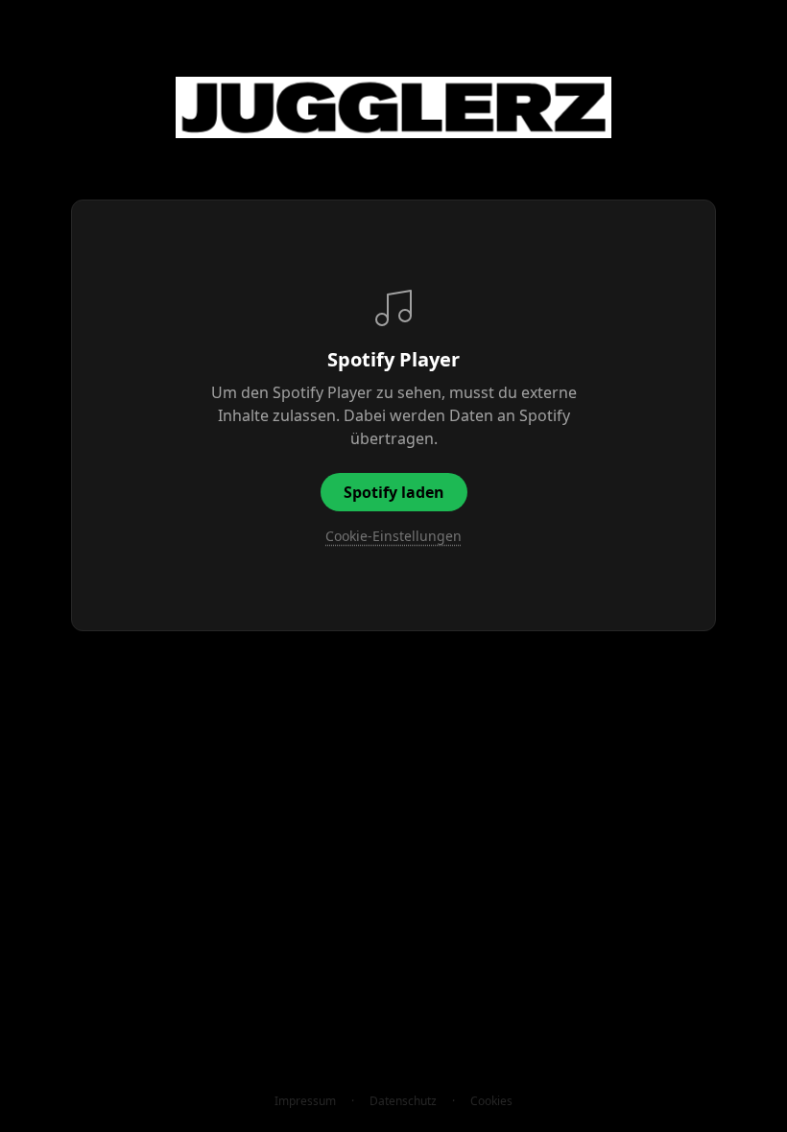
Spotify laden (394, 492)
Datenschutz (403, 1101)
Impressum (305, 1101)
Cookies (491, 1101)
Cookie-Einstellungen (393, 536)
